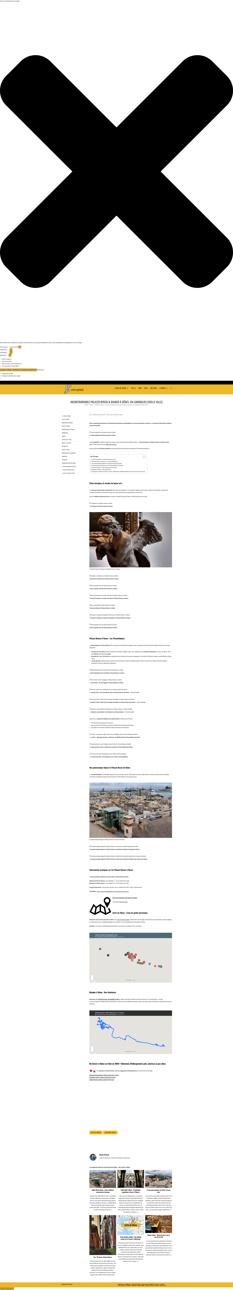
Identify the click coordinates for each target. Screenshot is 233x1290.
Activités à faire (66, 439)
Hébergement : (128, 1284)
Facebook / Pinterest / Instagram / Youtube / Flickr (156, 1285)
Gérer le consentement (7, 1288)
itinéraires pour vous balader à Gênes (109, 999)
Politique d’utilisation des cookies (11, 376)
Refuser (9, 370)
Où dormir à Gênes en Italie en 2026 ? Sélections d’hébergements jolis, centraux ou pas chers (118, 471)
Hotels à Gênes (66, 426)
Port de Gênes (96, 1132)
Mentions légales (141, 1285)
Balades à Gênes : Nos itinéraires (101, 469)
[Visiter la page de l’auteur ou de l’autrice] (93, 1157)
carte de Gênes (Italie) (123, 919)
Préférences (16, 370)
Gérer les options (6, 359)
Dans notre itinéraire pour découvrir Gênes (124, 898)
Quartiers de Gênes (67, 423)
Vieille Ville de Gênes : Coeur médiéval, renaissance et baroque (103, 1191)
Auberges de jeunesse (136, 1284)
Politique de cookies (7, 373)
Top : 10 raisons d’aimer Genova (103, 1257)
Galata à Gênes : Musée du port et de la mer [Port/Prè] (158, 1236)
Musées (64, 436)
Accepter (3, 370)
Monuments (65, 433)
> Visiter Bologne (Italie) (69, 466)
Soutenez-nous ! (121, 1284)
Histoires (64, 460)
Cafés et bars (66, 450)
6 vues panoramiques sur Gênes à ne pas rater (158, 1191)
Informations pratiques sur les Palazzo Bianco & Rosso (107, 465)
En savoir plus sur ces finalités (10, 366)
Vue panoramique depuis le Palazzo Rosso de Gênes (107, 463)
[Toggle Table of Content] (143, 456)
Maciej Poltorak (99, 414)
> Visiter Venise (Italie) (68, 473)
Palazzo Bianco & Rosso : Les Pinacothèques (105, 461)
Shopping (64, 456)
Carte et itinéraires (122, 1285)
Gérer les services (7, 361)
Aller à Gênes (65, 419)
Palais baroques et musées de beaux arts (103, 459)
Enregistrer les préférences (28, 370)
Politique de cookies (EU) (132, 1285)
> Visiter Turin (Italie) (68, 470)
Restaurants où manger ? (69, 453)
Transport (162, 1284)
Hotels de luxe (152, 1284)
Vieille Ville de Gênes (111, 444)
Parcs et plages (66, 443)
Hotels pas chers (145, 1284)
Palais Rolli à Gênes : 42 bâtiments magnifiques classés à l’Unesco (131, 1191)
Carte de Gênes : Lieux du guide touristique (104, 467)
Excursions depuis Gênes (69, 463)
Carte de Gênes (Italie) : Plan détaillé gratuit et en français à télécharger (130, 1238)
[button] (116, 172)
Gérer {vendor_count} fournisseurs (11, 363)
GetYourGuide (123, 902)
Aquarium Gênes (110, 1132)
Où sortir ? (65, 446)
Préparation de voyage (68, 429)
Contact (157, 1284)
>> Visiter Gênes (66, 416)
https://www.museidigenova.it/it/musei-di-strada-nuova (113, 891)
